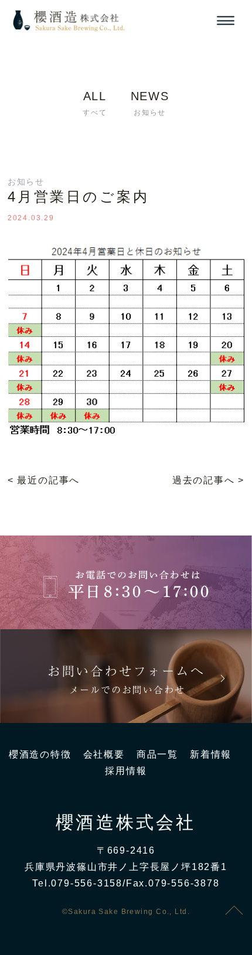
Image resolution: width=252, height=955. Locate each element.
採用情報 (126, 771)
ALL (95, 103)
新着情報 (210, 754)
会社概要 (104, 754)
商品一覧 (157, 754)
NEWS (150, 103)
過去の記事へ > (208, 480)
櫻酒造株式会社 (126, 822)
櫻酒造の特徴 (40, 754)
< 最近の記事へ (44, 480)
